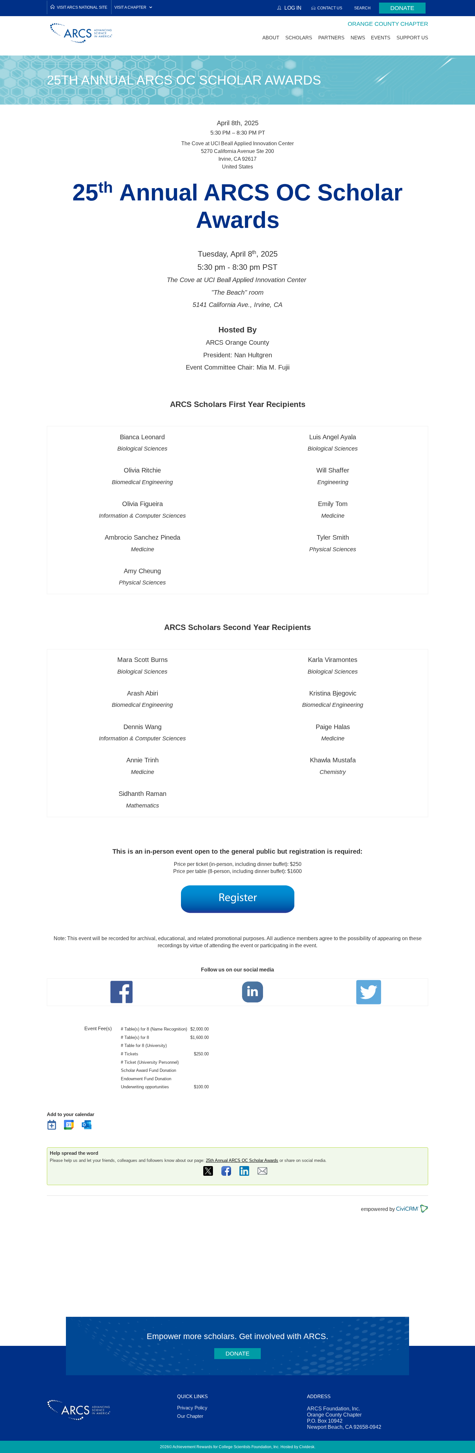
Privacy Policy (192, 1407)
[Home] (81, 33)
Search (362, 8)
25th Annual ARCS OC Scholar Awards (242, 1160)
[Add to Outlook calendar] (88, 1127)
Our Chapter (190, 1416)
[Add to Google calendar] (71, 1127)
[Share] (228, 1173)
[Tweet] (210, 1173)
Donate (402, 8)
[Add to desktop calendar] (54, 1127)
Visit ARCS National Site (82, 7)
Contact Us (329, 8)
